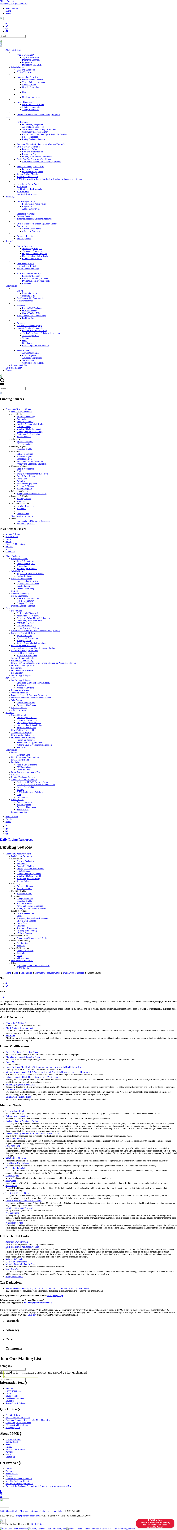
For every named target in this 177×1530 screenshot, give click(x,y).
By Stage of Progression (27, 638)
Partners (9, 546)
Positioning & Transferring (28, 434)
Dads (19, 794)
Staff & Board (12, 536)
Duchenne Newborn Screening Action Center (31, 697)
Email (4, 1376)
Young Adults (12, 1396)
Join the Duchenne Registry (23, 777)
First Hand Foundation (15, 1138)
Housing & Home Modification (30, 424)
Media (8, 549)
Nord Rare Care (12, 1269)
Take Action (16, 700)
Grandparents (22, 797)
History (9, 541)
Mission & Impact (13, 534)
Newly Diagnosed (13, 1391)
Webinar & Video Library (22, 660)
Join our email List (19, 812)
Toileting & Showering (27, 486)
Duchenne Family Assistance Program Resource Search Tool (32, 1133)
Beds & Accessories (25, 469)
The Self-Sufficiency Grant (17, 1089)
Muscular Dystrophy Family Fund (20, 1264)
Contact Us (44, 1511)
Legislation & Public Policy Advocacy (33, 683)
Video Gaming (23, 513)
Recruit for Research (26, 740)
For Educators (17, 673)
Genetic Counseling (25, 588)
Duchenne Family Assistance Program (22, 1121)
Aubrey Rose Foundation (17, 1116)
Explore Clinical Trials (26, 727)
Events (8, 11)
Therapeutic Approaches (27, 720)
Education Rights (24, 449)
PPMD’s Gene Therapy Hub (23, 730)
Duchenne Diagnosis (26, 563)
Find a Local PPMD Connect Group (32, 782)
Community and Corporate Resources (33, 521)
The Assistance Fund (15, 1111)
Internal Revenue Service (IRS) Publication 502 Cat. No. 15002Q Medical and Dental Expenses (47, 1072)
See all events (22, 809)
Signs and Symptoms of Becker (30, 573)
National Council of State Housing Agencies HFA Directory (32, 1077)
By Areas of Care (24, 635)
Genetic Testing (23, 586)
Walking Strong (12, 1213)
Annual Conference (25, 802)
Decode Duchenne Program (23, 606)
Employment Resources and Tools (31, 493)
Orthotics (21, 481)
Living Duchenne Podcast (28, 628)
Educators (10, 1401)
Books (19, 471)
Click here (32, 1315)
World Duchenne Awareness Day (25, 772)
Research (10, 712)
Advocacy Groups (25, 441)
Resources (21, 747)
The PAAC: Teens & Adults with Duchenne (36, 784)
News (8, 13)
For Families (16, 611)
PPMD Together (24, 804)
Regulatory (21, 685)
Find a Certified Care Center (23, 645)
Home (8, 973)
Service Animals (24, 436)
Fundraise (15, 762)
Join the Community (25, 601)
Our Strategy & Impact (21, 675)
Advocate (15, 774)
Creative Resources (25, 506)
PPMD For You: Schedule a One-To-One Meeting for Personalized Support (44, 663)
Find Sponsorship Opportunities (25, 757)
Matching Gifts (23, 755)
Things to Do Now (25, 603)
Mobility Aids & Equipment (29, 429)
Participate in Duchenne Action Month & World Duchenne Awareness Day (38, 1486)
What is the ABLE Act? (16, 1023)
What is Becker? (18, 571)
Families (9, 1388)
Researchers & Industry (16, 1403)
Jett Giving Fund (13, 1146)
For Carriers (16, 668)
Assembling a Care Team (28, 616)
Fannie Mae (11, 1062)
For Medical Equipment (27, 655)
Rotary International (14, 1276)
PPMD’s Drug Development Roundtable (34, 745)
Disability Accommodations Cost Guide (23, 1057)
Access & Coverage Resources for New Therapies (28, 1420)
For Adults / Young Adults (22, 665)
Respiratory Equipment (27, 483)
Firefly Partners (37, 1524)
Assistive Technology (26, 416)
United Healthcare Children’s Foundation (23, 1200)
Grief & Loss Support (26, 476)
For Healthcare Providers (22, 670)
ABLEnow (10, 1035)
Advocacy (10, 678)
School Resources (24, 459)
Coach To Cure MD (25, 770)
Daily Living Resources (21, 411)
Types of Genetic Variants (28, 583)
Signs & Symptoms (25, 561)
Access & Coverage (25, 688)
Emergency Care (24, 640)
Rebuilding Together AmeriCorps (20, 1084)
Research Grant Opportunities (30, 742)
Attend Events (17, 799)
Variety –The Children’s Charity (19, 1208)
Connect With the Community (24, 779)
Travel (19, 511)
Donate (14, 752)
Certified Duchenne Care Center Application (36, 648)
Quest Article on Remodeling (18, 1097)
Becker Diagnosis (24, 576)
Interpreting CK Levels (27, 568)
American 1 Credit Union (17, 1242)
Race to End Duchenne (27, 765)
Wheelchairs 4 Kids (14, 1223)
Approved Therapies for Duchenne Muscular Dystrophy (35, 630)
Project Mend (11, 1185)
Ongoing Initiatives (19, 693)
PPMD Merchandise (20, 760)
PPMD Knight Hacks (26, 523)
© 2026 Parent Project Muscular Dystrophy (19, 1511)
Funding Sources (24, 498)
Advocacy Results (19, 707)
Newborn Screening (20, 593)
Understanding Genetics (21, 578)
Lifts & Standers (24, 426)
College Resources (25, 454)
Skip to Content (7, 1)
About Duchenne (13, 556)
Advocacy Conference (26, 705)
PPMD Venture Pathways (22, 735)
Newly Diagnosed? (19, 596)
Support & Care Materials (22, 658)
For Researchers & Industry (23, 737)
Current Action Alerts (26, 702)
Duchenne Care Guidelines (23, 633)
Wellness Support (24, 488)
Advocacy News (18, 710)
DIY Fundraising (24, 767)
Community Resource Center (18, 409)
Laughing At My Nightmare (18, 1163)
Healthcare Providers (15, 1398)
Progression (22, 566)
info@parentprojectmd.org (27, 1516)
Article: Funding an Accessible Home (22, 1052)
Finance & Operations (15, 544)
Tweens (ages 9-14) (25, 787)
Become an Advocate (20, 690)
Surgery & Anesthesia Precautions (31, 643)
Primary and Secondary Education (31, 464)
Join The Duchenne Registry (18, 1481)
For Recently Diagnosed (27, 613)
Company (6, 1366)
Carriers (14, 591)
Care (8, 608)
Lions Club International (16, 1262)
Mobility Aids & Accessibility (29, 431)
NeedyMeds (11, 1180)
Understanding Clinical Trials (29, 725)
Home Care (22, 479)
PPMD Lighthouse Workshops (30, 792)
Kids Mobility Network (16, 1158)
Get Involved (11, 750)
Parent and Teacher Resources (30, 461)
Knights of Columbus (15, 1259)
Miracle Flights (12, 1175)
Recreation (21, 508)
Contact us (10, 551)
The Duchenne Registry (21, 732)
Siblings (20, 789)
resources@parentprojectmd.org (38, 1303)
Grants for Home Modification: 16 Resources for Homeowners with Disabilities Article (43, 1067)
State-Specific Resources (22, 516)
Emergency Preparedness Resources (32, 474)
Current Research (18, 715)
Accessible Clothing (25, 421)
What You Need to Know (28, 598)
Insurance (21, 501)
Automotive (22, 419)
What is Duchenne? (19, 558)
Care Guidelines (13, 1415)
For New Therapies (25, 653)
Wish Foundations (24, 444)
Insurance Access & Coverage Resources (29, 695)
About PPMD (12, 8)
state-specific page (55, 1295)
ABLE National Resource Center (20, 1028)
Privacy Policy (57, 1511)
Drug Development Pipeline (29, 722)
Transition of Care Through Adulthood (33, 618)
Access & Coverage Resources (24, 650)
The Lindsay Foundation (16, 1168)
